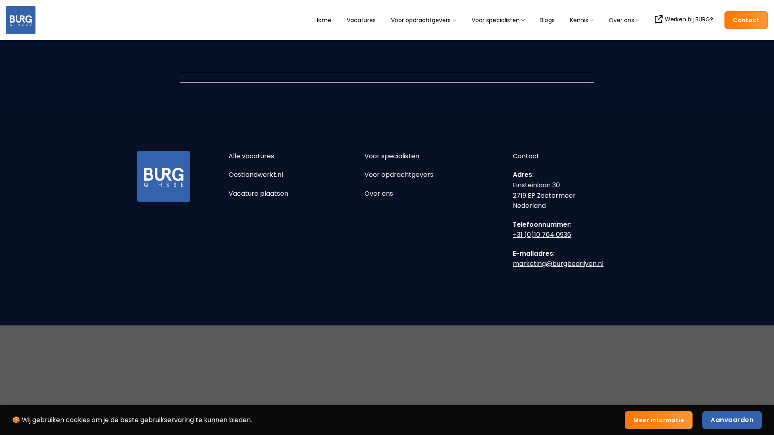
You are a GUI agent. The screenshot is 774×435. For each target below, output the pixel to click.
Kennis (579, 20)
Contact (526, 156)
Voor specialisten (496, 20)
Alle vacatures (251, 156)
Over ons (621, 20)
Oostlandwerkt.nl (256, 174)
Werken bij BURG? (689, 19)
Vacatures (361, 20)
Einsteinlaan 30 (536, 185)
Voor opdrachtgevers (421, 20)
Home (322, 20)
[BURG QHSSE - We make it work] (46, 20)
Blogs (547, 20)
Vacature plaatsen (258, 193)
